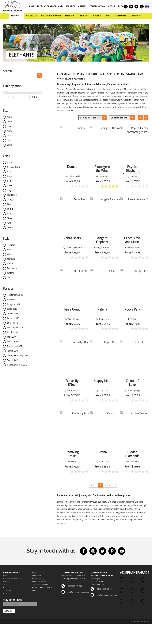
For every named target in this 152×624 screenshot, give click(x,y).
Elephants (16, 15)
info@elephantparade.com (77, 592)
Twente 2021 (13, 360)
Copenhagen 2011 (15, 313)
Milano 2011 (12, 341)
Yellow (10, 227)
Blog (121, 6)
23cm (9, 121)
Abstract (11, 244)
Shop (31, 6)
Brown (10, 176)
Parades (70, 6)
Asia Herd (11, 299)
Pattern (10, 272)
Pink (9, 204)
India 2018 (11, 336)
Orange (10, 199)
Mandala (11, 258)
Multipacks (31, 15)
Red (9, 213)
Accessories (120, 15)
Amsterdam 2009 (15, 294)
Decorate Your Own (51, 15)
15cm (9, 130)
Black (9, 162)
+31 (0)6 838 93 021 (104, 589)
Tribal (9, 277)
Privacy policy (38, 578)
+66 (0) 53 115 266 (74, 586)
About (111, 6)
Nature (10, 263)
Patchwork (12, 268)
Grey (9, 190)
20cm (9, 135)
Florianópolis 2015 (15, 327)
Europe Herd (12, 322)
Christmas (136, 15)
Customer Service (39, 581)
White (9, 222)
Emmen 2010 (13, 318)
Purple (10, 208)
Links (34, 590)
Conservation (97, 6)
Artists (82, 6)
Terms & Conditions (40, 584)
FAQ (4, 587)
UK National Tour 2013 (17, 364)
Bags (108, 15)
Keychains (83, 15)
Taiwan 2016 (12, 350)
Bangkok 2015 (13, 304)
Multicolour (12, 194)
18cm (9, 116)
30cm (9, 140)
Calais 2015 (12, 308)
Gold (9, 180)
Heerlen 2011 (13, 332)
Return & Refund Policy (42, 587)
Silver (9, 218)
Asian (9, 249)
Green (9, 185)
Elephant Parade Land (50, 6)
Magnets (97, 15)
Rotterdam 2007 (14, 346)
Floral (9, 254)
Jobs (5, 593)
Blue (9, 171)
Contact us (36, 575)
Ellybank (69, 15)
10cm (9, 126)
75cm (9, 144)
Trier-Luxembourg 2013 (17, 355)
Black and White (14, 167)
